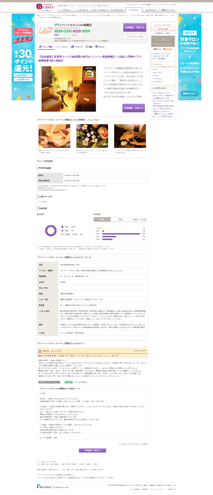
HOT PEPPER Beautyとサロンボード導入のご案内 (128, 485)
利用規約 (145, 489)
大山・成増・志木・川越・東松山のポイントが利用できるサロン (83, 469)
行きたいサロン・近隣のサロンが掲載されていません (163, 97)
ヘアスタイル (83, 10)
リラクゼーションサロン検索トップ (141, 5)
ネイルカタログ (117, 10)
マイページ (163, 5)
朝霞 (95, 464)
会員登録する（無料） (163, 33)
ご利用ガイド (171, 489)
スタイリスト (157, 73)
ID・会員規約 (135, 489)
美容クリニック (168, 10)
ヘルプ (173, 5)
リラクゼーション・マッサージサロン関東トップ (98, 15)
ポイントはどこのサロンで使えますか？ (163, 102)
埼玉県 (81, 464)
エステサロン (151, 10)
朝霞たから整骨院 (57, 478)
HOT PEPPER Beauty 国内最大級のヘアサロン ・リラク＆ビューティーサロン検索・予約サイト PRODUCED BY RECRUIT (45, 7)
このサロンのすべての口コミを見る (134, 444)
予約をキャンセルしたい (161, 111)
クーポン (155, 76)
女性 (102, 219)
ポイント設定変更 (158, 59)
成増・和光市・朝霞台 (69, 464)
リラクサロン (134, 10)
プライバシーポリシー (157, 489)
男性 (121, 219)
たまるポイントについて (161, 53)
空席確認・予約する (135, 27)
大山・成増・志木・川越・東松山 (48, 464)
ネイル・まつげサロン (100, 10)
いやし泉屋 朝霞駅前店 (88, 478)
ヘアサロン (66, 10)
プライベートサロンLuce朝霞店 (73, 25)
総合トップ (40, 15)
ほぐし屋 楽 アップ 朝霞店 (104, 478)
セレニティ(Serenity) (44, 478)
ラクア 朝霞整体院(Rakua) (71, 478)
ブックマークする (136, 37)
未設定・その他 (139, 219)
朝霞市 (89, 464)
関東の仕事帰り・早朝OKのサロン (48, 469)
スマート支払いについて (161, 93)
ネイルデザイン (158, 82)
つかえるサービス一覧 (160, 56)
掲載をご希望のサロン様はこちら (163, 485)
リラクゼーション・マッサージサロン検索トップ (63, 15)
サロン (154, 70)
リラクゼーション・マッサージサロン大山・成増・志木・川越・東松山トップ (142, 15)
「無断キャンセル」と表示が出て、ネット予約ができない (163, 115)
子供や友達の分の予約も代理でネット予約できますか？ (163, 107)
